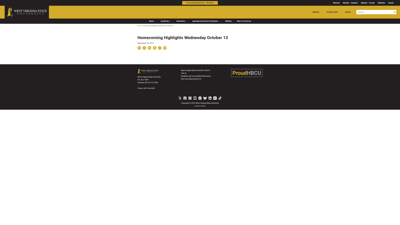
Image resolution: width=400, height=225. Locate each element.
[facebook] (185, 98)
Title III (183, 73)
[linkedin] (210, 98)
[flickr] (200, 98)
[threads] (215, 98)
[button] (200, 3)
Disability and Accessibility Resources (196, 76)
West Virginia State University (207, 103)
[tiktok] (220, 98)
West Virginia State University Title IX (195, 70)
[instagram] (190, 98)
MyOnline (381, 3)
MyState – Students (350, 3)
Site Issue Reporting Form (191, 79)
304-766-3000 (149, 88)
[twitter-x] (180, 98)
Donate (391, 3)
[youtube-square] (195, 98)
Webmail (336, 3)
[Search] (395, 12)
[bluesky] (205, 98)
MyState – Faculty (368, 3)
